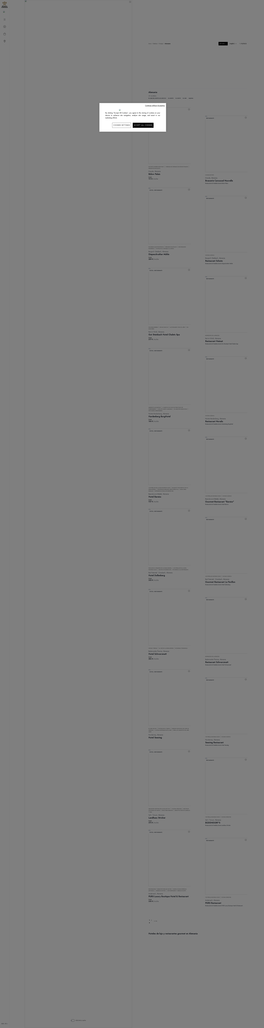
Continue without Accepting (155, 105)
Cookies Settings (121, 125)
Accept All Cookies (143, 125)
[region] (132, 117)
